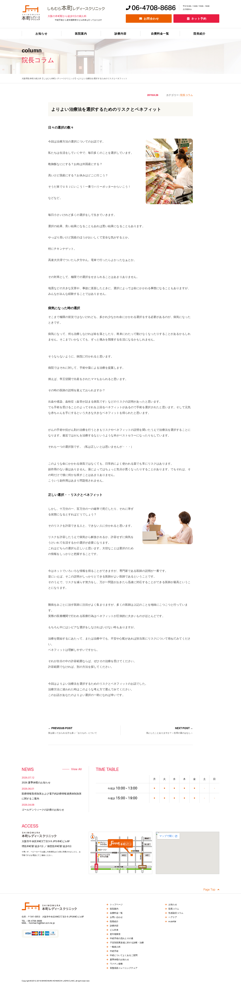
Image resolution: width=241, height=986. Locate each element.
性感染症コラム (175, 913)
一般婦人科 (115, 946)
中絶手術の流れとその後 (121, 938)
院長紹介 (200, 33)
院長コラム (173, 908)
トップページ (116, 904)
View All (76, 769)
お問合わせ (151, 18)
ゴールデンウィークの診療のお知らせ (43, 809)
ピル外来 (114, 930)
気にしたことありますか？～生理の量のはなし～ (169, 733)
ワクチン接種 (116, 963)
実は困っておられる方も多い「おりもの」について (72, 733)
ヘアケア (172, 917)
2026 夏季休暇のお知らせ (36, 782)
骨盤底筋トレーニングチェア (123, 968)
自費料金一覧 (160, 33)
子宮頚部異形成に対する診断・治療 (127, 942)
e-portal (172, 921)
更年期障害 (115, 934)
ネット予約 (198, 18)
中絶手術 (114, 951)
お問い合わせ (116, 917)
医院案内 (81, 33)
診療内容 (114, 925)
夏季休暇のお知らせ (119, 959)
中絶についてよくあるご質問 (123, 955)
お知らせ (41, 33)
